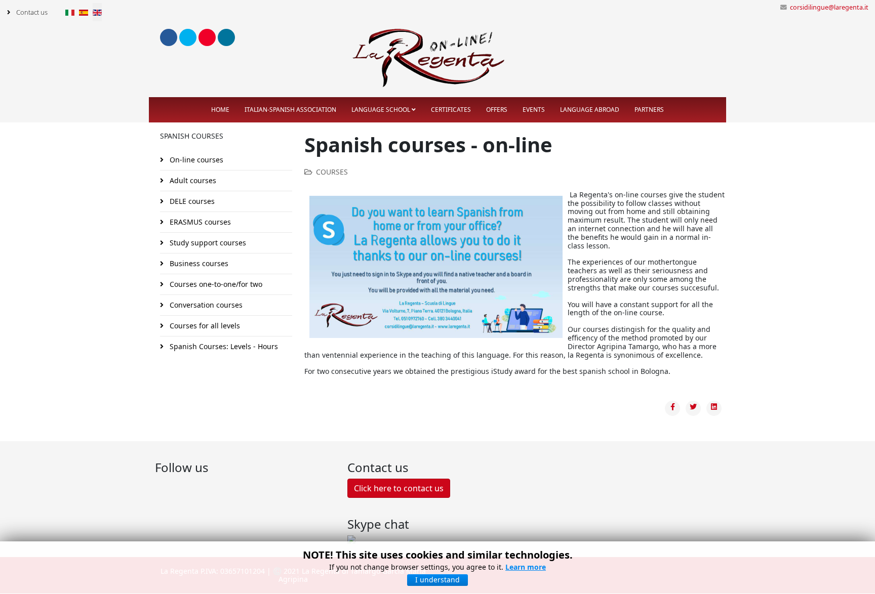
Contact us (31, 12)
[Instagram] (226, 37)
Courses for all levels (204, 325)
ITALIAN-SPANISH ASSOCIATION (290, 109)
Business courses (198, 263)
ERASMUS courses (199, 222)
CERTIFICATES (451, 109)
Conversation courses (205, 305)
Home (220, 109)
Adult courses (192, 180)
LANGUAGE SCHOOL (380, 109)
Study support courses (207, 242)
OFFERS (496, 109)
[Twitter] (188, 37)
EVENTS (534, 109)
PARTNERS (649, 109)
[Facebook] (169, 37)
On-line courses (195, 159)
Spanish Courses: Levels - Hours (223, 346)
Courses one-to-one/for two (215, 284)
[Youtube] (207, 37)
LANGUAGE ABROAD (589, 109)
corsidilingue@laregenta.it (829, 7)
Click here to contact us (399, 488)
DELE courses (191, 201)
